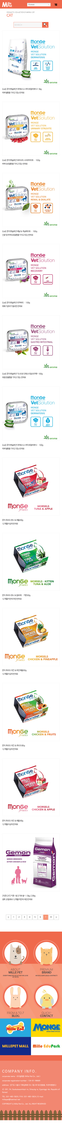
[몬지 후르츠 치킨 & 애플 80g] (31, 787)
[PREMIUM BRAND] (46, 953)
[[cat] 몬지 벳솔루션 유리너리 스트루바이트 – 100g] (31, 128)
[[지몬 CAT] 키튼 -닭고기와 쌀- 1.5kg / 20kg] (31, 862)
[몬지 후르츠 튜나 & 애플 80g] (31, 486)
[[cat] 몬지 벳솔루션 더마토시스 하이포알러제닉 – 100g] (31, 413)
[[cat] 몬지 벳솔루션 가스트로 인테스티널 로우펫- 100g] (31, 342)
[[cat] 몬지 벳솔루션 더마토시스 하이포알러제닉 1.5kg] (31, 57)
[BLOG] (15, 996)
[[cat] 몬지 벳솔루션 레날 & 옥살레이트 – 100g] (31, 200)
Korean (31, 4)
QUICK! (46, 1015)
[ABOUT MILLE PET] (15, 953)
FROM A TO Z (15, 1015)
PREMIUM (46, 971)
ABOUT (15, 971)
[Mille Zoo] (15, 1028)
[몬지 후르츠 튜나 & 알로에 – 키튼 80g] (31, 562)
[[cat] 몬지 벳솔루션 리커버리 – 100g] (31, 271)
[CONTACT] (46, 996)
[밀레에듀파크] (46, 1046)
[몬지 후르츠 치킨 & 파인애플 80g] (31, 637)
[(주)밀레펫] (15, 3)
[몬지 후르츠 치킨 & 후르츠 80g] (31, 712)
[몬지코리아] (46, 1028)
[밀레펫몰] (15, 1046)
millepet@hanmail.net (11, 1100)
